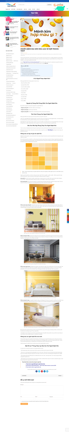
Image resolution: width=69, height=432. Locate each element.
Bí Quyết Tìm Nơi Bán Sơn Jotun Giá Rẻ (14, 27)
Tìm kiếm (49, 4)
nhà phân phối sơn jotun (9, 69)
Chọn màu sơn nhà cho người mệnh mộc (27, 54)
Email (36, 396)
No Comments (16, 24)
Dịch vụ (25, 9)
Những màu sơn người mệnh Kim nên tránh (54, 54)
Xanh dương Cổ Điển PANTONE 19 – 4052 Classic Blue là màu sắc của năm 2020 (41, 365)
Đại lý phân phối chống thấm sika (11, 115)
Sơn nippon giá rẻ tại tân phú (10, 102)
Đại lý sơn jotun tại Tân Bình (10, 122)
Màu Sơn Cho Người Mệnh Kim (38, 54)
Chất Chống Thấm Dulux (9, 62)
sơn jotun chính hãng (9, 86)
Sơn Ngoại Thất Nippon (9, 99)
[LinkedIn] (45, 371)
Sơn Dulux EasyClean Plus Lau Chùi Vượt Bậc (11, 79)
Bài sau (60, 375)
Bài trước (24, 375)
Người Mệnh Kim (45, 54)
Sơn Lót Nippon (8, 93)
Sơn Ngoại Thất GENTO (9, 95)
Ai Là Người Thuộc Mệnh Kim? (26, 68)
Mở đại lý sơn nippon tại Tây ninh (10, 66)
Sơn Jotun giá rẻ (8, 90)
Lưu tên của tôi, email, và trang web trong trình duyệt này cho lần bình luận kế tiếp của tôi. (35, 401)
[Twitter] (39, 371)
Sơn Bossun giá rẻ (8, 73)
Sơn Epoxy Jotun (8, 83)
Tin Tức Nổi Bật (23, 46)
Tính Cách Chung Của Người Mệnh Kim (28, 71)
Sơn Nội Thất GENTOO (9, 106)
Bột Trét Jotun (16, 60)
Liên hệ (38, 9)
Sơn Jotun (14, 83)
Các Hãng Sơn (19, 9)
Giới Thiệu (13, 9)
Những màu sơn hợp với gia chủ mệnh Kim (29, 73)
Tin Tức (33, 9)
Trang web (51, 396)
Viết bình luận (23, 55)
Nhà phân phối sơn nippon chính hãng (11, 71)
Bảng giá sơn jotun (8, 55)
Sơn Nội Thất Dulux (9, 104)
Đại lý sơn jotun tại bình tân (10, 120)
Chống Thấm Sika (8, 64)
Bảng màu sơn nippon (9, 60)
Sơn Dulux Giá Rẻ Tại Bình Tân (10, 81)
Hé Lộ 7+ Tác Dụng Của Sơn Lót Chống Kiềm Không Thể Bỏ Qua (14, 22)
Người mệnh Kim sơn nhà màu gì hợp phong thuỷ (31, 62)
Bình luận (22, 384)
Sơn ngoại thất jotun (9, 97)
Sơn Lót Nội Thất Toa (15, 93)
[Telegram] (47, 371)
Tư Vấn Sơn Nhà (27, 46)
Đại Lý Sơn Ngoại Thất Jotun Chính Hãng (13, 32)
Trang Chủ (8, 9)
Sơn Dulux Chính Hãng (9, 76)
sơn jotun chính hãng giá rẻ (10, 88)
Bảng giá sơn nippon (9, 57)
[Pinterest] (42, 371)
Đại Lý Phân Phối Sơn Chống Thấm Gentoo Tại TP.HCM (14, 44)
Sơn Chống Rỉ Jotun (15, 73)
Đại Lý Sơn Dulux (8, 118)
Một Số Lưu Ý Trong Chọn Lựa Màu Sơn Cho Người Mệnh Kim (31, 75)
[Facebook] (37, 371)
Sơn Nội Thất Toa (8, 111)
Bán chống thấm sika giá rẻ (10, 53)
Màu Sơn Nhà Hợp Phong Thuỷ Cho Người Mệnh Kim (30, 72)
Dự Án (30, 9)
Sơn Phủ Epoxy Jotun (9, 113)
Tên (21, 396)
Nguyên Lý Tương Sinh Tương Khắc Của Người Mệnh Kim (30, 69)
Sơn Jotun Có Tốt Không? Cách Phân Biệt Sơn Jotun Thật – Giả (14, 38)
